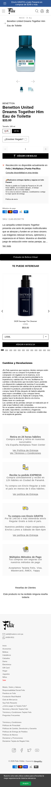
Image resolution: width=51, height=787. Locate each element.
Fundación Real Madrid (11, 697)
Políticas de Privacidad (11, 725)
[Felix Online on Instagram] (14, 750)
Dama (4, 661)
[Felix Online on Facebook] (22, 750)
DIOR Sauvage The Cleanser (25, 321)
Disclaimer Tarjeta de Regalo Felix (15, 741)
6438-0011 (10, 637)
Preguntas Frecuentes (11, 715)
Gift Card (6, 668)
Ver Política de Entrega (25, 450)
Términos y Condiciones (11, 722)
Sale (4, 680)
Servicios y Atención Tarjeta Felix (15, 709)
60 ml (6, 130)
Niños (4, 677)
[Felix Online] (11, 11)
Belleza (5, 652)
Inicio (22, 18)
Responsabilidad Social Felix (13, 690)
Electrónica (6, 664)
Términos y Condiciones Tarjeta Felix (16, 712)
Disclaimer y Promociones (12, 738)
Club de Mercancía (9, 700)
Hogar (4, 671)
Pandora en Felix (9, 693)
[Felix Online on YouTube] (37, 750)
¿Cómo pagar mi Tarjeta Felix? (14, 706)
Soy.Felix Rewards (9, 703)
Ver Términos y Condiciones (25, 453)
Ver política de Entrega (25, 494)
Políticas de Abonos (10, 735)
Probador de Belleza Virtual (25, 257)
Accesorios (6, 649)
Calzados (6, 658)
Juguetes (6, 674)
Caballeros (6, 655)
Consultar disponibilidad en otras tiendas (22, 173)
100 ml (16, 130)
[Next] (33, 81)
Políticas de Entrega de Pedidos (14, 732)
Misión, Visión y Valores (11, 687)
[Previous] (18, 81)
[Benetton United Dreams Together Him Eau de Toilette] (25, 55)
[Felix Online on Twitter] (29, 750)
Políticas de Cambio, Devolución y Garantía (19, 728)
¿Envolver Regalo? (13, 139)
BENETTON (8, 103)
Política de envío (12, 199)
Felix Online (19, 761)
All (30, 18)
